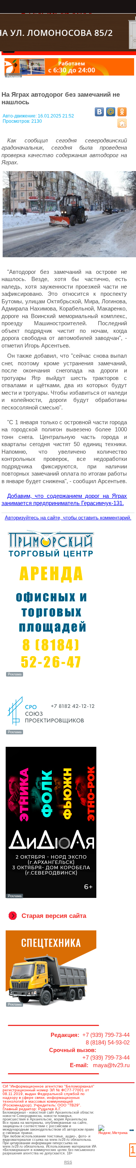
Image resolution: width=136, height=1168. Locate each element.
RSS (68, 1162)
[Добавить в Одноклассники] (122, 111)
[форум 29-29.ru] (51, 733)
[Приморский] (51, 676)
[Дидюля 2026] (51, 897)
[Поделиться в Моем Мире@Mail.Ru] (110, 111)
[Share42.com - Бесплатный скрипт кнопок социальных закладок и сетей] (122, 123)
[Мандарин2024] (69, 75)
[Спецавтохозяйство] (51, 1006)
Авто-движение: (20, 116)
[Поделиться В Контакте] (99, 111)
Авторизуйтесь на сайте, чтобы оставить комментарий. (68, 518)
